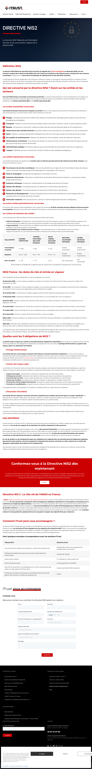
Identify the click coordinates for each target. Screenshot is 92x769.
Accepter (42, 754)
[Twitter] (51, 745)
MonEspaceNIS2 (28, 358)
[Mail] (59, 745)
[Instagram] (56, 745)
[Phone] (62, 745)
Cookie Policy (6, 766)
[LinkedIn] (48, 745)
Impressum (25, 766)
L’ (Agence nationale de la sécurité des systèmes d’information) (26, 500)
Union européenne (57, 71)
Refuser (65, 754)
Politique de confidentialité (16, 766)
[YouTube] (53, 745)
